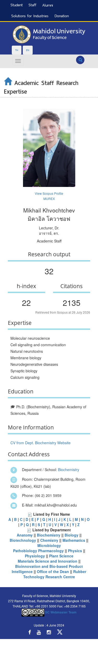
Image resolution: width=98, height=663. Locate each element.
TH (16, 50)
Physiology (35, 555)
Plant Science (61, 555)
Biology (71, 535)
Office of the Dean (53, 571)
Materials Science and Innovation (47, 561)
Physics (75, 550)
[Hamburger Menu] (18, 61)
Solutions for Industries (29, 16)
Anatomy (25, 535)
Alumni (47, 5)
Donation (62, 16)
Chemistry (49, 540)
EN (27, 50)
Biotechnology (23, 540)
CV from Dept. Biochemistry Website (40, 442)
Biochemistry (68, 469)
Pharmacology (51, 550)
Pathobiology (25, 550)
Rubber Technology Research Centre (55, 574)
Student (16, 5)
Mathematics (73, 540)
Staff (32, 5)
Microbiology (49, 545)
